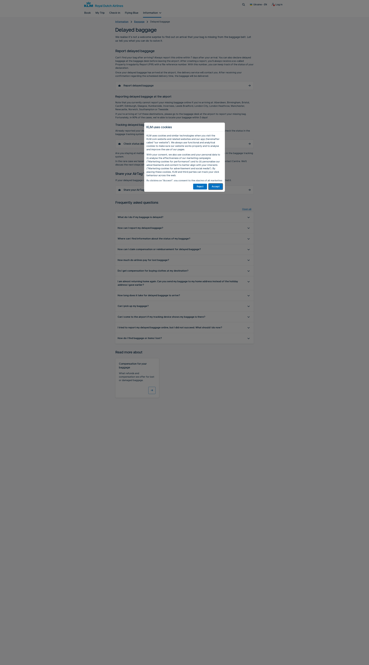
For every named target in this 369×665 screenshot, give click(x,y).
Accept (216, 186)
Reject (200, 186)
